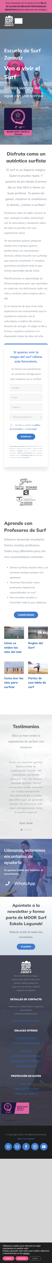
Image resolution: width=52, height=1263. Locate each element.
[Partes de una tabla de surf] (38, 667)
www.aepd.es (26, 457)
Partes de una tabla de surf (37, 682)
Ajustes (35, 1258)
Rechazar (22, 1258)
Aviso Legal (26, 1083)
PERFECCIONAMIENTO (26, 1043)
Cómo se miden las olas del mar (13, 647)
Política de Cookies (26, 1093)
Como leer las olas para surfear (13, 682)
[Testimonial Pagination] (21, 830)
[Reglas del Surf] (38, 633)
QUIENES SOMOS (26, 1066)
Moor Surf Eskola (26, 1138)
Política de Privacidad (26, 1088)
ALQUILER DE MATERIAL (26, 1056)
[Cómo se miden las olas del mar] (14, 633)
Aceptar (8, 1258)
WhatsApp (24, 883)
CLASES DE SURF (26, 1038)
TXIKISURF (26, 1051)
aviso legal (32, 429)
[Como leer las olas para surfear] (14, 667)
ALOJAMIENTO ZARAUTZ (26, 1061)
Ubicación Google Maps (26, 1020)
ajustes (26, 1253)
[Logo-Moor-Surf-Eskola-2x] (9, 16)
